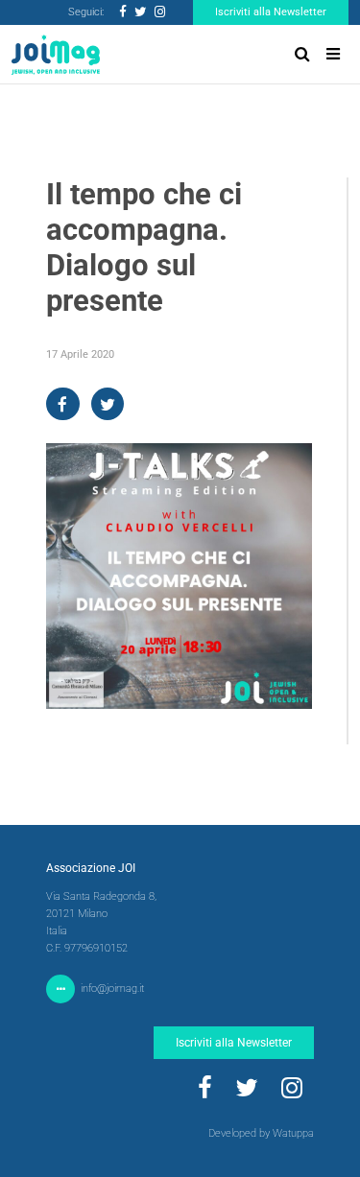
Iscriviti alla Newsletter (270, 12)
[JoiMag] (56, 55)
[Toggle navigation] (333, 54)
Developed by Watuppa (261, 1133)
